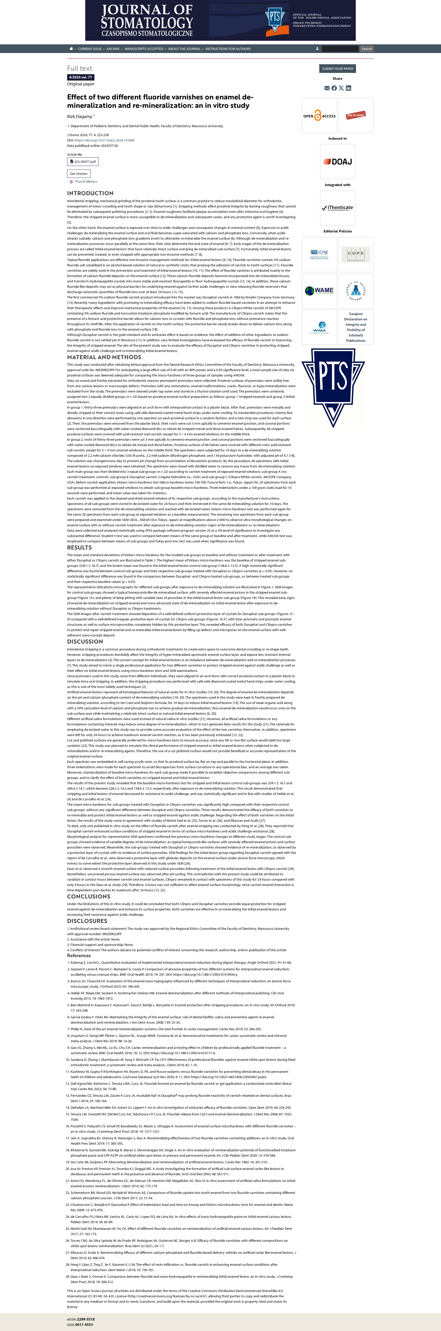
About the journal (184, 49)
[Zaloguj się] (317, 49)
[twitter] (341, 88)
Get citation (79, 174)
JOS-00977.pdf (85, 162)
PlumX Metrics (86, 181)
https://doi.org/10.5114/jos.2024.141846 (104, 140)
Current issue (90, 49)
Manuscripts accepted (144, 49)
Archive (113, 49)
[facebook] (334, 88)
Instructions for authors (228, 49)
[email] (327, 88)
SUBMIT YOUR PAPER (337, 69)
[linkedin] (348, 88)
